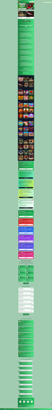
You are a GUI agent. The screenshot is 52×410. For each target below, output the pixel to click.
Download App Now (26, 314)
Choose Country (32, 0)
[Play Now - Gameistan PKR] (26, 6)
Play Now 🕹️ (26, 216)
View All (33, 76)
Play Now (26, 187)
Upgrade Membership (26, 197)
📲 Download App (26, 283)
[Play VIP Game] (51, 405)
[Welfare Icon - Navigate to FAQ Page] (51, 403)
